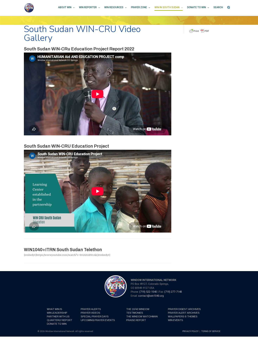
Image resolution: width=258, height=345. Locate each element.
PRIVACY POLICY (190, 331)
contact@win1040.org (151, 295)
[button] (228, 7)
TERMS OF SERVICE (210, 331)
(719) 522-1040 (148, 291)
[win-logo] (115, 276)
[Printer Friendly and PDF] (199, 30)
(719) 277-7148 (173, 291)
